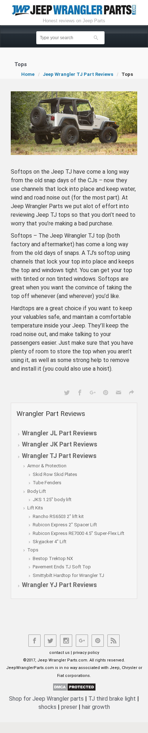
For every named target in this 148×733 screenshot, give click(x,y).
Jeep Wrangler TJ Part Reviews (78, 74)
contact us (59, 652)
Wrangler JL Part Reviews (59, 433)
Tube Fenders (47, 482)
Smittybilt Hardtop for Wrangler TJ (68, 575)
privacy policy (86, 652)
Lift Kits (35, 507)
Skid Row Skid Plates (55, 474)
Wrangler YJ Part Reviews (59, 584)
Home (27, 74)
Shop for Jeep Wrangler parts (46, 698)
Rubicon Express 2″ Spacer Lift (65, 524)
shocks (47, 707)
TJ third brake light (112, 698)
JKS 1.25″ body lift (52, 499)
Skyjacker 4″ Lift (49, 541)
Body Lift (36, 491)
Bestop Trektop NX (53, 558)
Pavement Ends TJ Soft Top (62, 566)
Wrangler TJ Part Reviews (59, 455)
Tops (32, 550)
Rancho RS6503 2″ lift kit (58, 516)
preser (69, 707)
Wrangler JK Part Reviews (59, 444)
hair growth (96, 707)
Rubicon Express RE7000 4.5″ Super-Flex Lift (78, 533)
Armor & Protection (46, 465)
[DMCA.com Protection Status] (74, 686)
